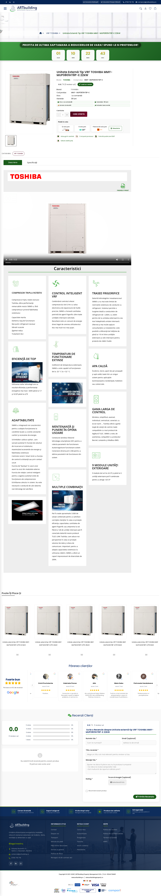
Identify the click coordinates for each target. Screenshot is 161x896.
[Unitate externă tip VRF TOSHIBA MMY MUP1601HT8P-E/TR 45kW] (80, 621)
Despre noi (55, 834)
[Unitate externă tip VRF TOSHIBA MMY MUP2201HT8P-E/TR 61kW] (145, 621)
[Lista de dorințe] (150, 8)
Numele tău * (91, 738)
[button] (32, 685)
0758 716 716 (16, 858)
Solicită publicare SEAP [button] (107, 136)
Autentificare (82, 834)
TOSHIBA (66, 80)
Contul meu (81, 830)
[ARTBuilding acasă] (19, 825)
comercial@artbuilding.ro (20, 854)
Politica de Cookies (110, 830)
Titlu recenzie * (92, 750)
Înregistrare (81, 838)
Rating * (89, 779)
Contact (54, 830)
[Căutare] (141, 8)
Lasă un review (86, 84)
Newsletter (81, 850)
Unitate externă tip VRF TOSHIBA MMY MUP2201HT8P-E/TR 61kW (145, 643)
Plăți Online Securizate (59, 846)
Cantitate (60, 111)
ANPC (105, 842)
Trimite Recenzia (145, 796)
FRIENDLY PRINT (123, 190)
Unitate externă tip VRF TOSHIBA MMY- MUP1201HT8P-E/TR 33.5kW (16, 643)
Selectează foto (118, 782)
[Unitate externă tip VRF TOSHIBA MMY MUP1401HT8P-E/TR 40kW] (48, 621)
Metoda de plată (57, 842)
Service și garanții (57, 850)
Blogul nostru (16, 843)
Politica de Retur (57, 854)
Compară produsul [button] (86, 136)
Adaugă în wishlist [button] (67, 136)
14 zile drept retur (82, 811)
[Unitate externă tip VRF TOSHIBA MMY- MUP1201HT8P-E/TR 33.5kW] (16, 621)
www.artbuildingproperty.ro (94, 877)
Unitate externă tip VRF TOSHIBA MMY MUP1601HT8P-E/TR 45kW (80, 643)
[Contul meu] (145, 8)
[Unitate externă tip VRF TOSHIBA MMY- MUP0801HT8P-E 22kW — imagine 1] (10, 140)
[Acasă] (40, 33)
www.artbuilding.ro (77, 877)
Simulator (116, 128)
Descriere (12, 162)
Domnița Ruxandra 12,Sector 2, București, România (21, 850)
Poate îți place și (11, 593)
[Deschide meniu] (5, 8)
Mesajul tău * (91, 760)
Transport (54, 838)
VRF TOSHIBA (52, 33)
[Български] (90, 881)
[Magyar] (87, 881)
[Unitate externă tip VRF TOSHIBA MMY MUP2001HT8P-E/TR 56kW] (112, 621)
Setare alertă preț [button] (67, 141)
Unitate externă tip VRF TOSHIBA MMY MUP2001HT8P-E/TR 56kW (112, 643)
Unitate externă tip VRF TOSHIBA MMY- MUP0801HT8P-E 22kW (91, 33)
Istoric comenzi (82, 846)
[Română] (84, 881)
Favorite (80, 842)
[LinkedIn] (10, 2)
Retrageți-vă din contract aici (61, 858)
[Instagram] (13, 2)
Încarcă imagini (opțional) (119, 777)
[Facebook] (6, 2)
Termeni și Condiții (110, 838)
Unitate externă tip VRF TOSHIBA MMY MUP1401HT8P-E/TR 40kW (48, 643)
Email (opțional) (129, 738)
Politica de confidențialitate (113, 834)
